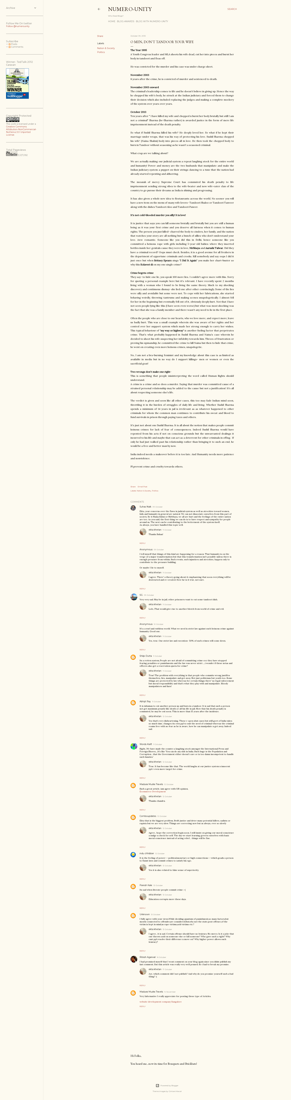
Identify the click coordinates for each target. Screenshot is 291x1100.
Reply (143, 543)
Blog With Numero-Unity (152, 21)
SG (141, 595)
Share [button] (100, 36)
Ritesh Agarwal (148, 957)
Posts (13, 44)
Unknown (145, 914)
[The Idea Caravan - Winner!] (17, 98)
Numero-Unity (130, 9)
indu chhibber (147, 853)
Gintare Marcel (175, 1091)
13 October (167, 865)
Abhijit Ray (145, 701)
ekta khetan (155, 529)
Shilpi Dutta (146, 656)
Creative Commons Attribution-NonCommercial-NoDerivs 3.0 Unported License (21, 130)
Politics (101, 52)
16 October (161, 957)
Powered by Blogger (169, 1085)
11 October (167, 530)
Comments (16, 46)
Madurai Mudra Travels (151, 784)
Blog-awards (125, 21)
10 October (158, 624)
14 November (170, 992)
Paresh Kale (146, 885)
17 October (167, 969)
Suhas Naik (145, 506)
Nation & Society (106, 48)
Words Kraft (146, 744)
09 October (157, 507)
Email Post (142, 486)
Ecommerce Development (153, 791)
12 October (167, 716)
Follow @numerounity (18, 26)
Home (111, 21)
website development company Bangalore (161, 1001)
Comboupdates (148, 816)
